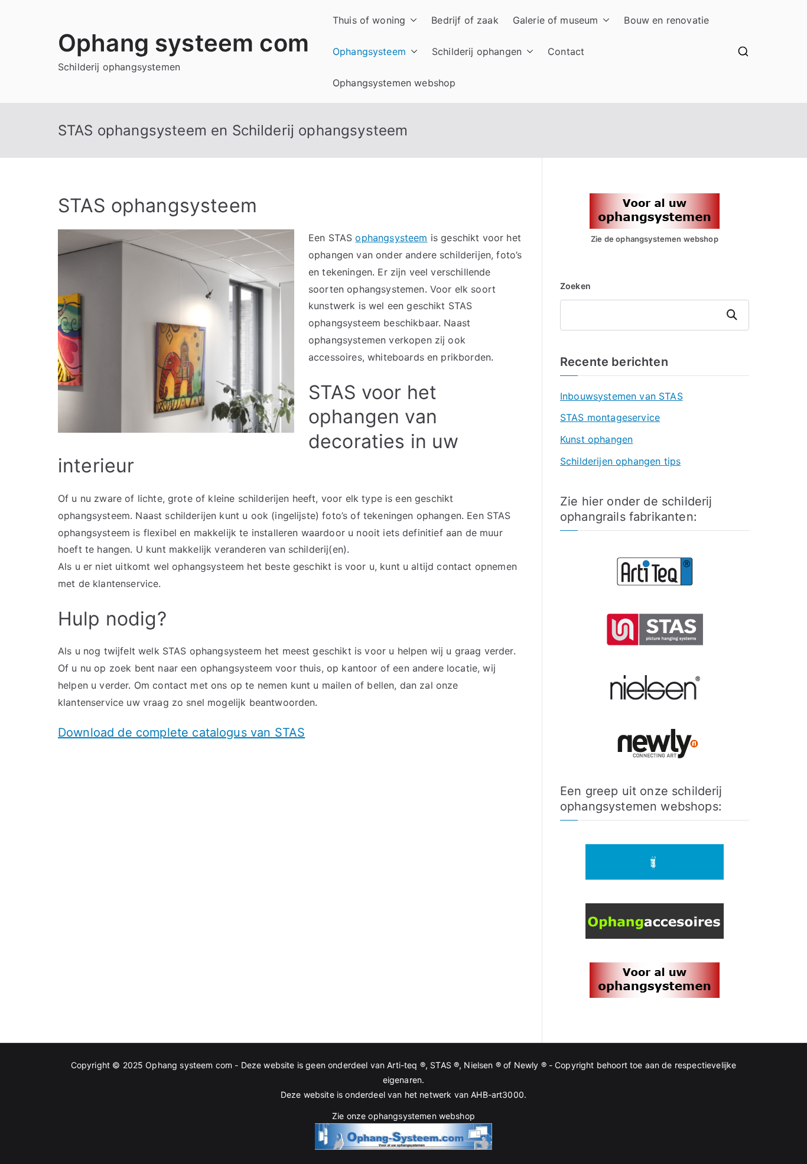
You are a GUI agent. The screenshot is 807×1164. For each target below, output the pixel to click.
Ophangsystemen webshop (394, 83)
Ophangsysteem (369, 51)
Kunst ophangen (596, 439)
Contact (566, 51)
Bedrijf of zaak (464, 20)
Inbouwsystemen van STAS (621, 396)
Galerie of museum (555, 20)
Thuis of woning (369, 20)
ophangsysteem (391, 238)
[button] (411, 20)
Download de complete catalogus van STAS (181, 732)
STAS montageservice (610, 417)
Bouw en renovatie (666, 20)
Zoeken (575, 286)
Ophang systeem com (183, 42)
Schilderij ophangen (477, 51)
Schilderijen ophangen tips (620, 461)
